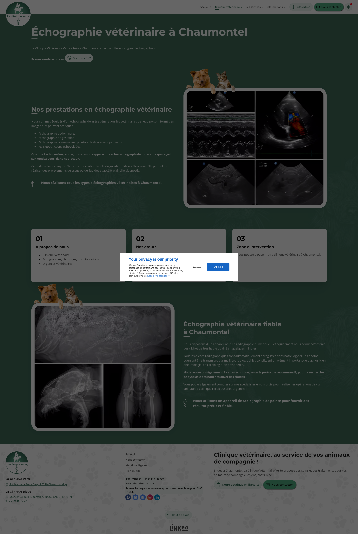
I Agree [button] (218, 267)
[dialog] (179, 267)
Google (150, 276)
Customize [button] (197, 267)
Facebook (162, 276)
